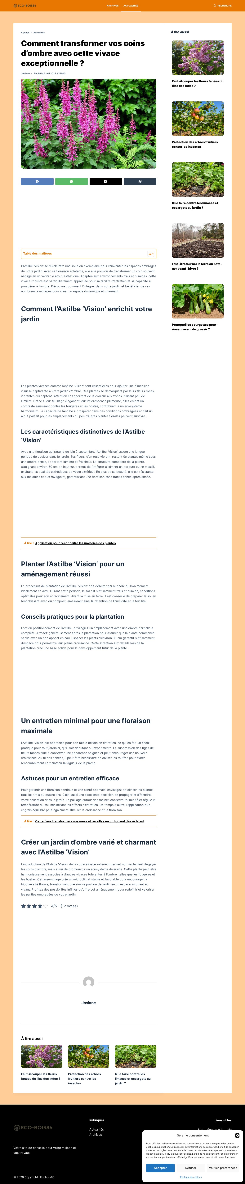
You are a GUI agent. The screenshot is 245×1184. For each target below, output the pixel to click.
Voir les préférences (223, 1168)
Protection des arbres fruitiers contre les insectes (84, 1078)
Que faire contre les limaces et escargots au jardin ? (133, 1078)
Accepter (160, 1168)
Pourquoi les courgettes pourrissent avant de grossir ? (195, 327)
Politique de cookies (191, 1177)
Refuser (190, 1168)
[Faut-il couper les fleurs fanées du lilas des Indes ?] (41, 1056)
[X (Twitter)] (106, 181)
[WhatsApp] (71, 181)
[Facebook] (37, 181)
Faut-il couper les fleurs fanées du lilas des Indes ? (197, 83)
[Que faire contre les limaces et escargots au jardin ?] (135, 1056)
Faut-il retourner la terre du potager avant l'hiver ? (197, 266)
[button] (237, 1135)
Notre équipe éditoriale (215, 1129)
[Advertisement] (88, 217)
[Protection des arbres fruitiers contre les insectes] (88, 1056)
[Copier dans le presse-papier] (140, 181)
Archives (113, 5)
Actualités (130, 5)
